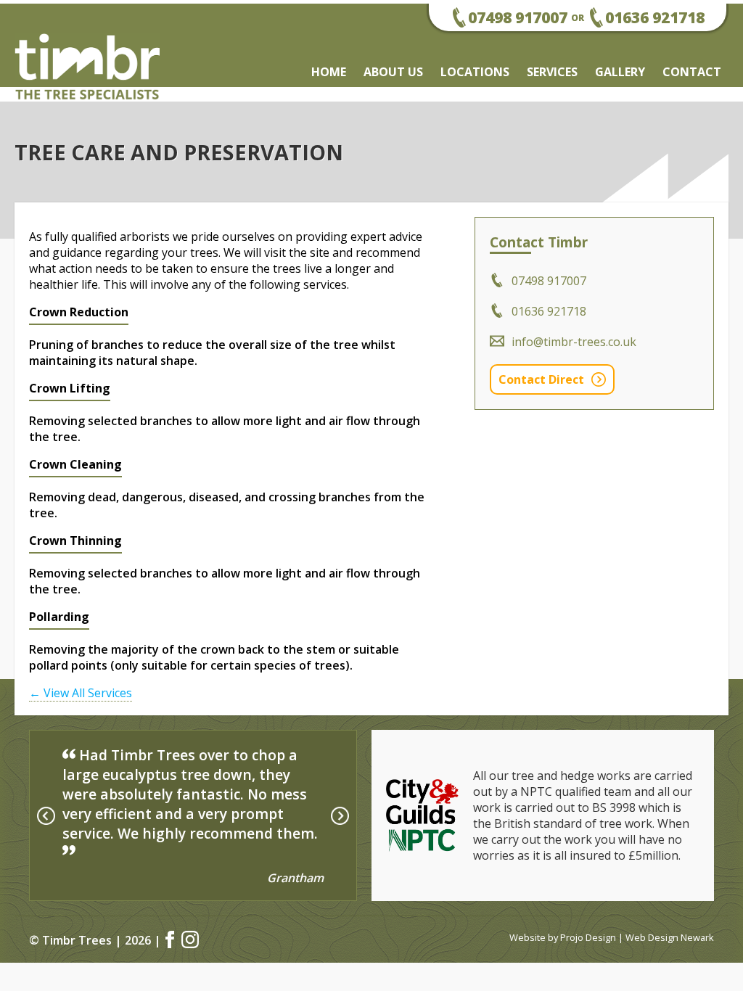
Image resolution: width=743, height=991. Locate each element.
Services (552, 72)
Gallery (620, 72)
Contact (691, 72)
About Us (393, 72)
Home (328, 72)
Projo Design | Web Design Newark (637, 937)
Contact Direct (541, 379)
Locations (474, 72)
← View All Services (80, 693)
